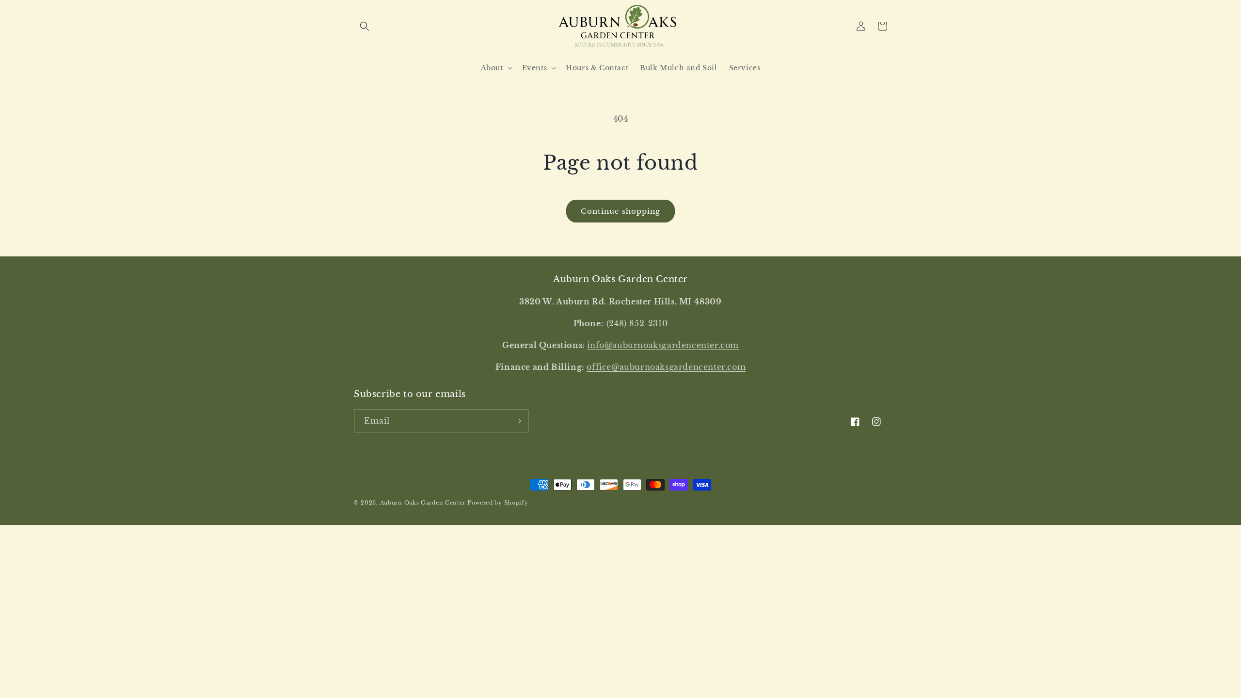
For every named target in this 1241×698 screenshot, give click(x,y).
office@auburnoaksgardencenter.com (666, 367)
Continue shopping (620, 211)
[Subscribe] (517, 421)
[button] (364, 26)
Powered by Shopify (497, 502)
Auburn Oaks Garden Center (423, 502)
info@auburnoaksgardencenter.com (663, 345)
